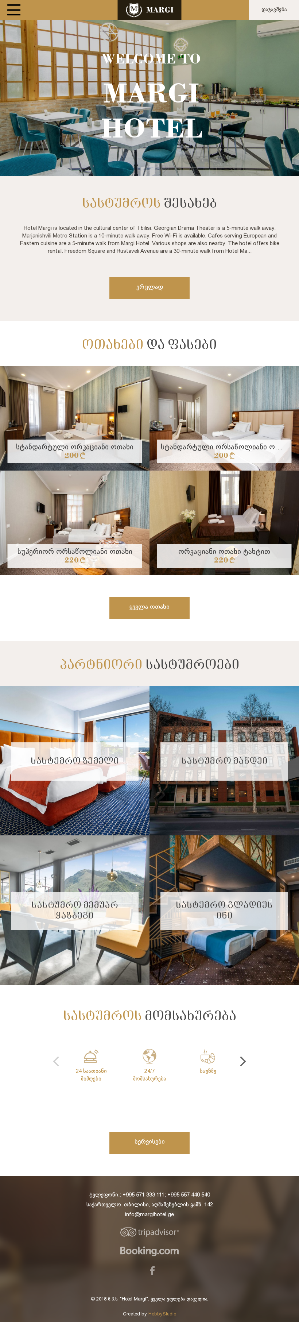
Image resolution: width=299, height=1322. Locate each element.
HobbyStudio (162, 1314)
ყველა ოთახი (149, 607)
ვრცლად (149, 287)
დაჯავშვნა (274, 9)
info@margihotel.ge (149, 1214)
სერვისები (150, 1142)
